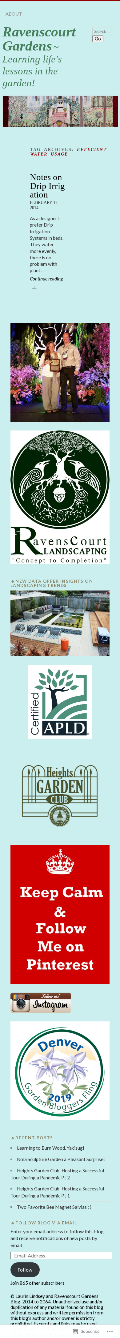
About (14, 14)
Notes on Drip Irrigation (47, 185)
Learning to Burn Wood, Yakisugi (50, 1148)
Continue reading (46, 282)
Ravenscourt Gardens (39, 39)
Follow (25, 1269)
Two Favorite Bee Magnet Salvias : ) (54, 1207)
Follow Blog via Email (46, 1222)
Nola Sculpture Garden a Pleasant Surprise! (61, 1159)
